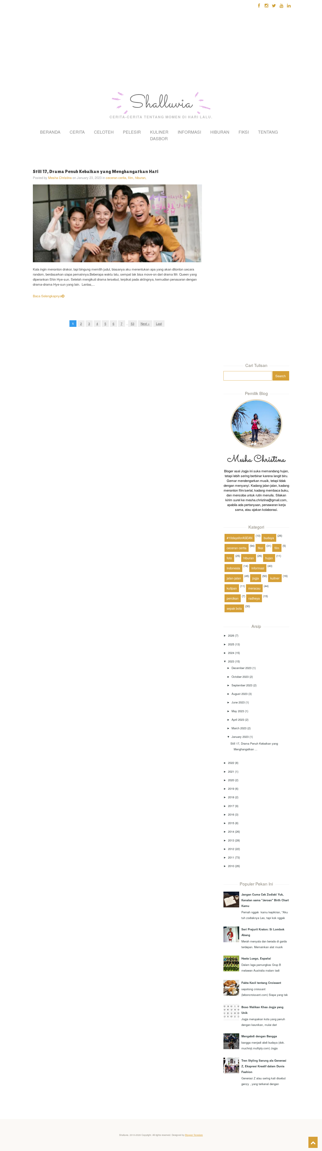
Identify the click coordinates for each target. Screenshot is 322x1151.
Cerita (77, 132)
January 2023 (240, 737)
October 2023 (240, 677)
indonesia (233, 568)
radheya (254, 598)
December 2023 (241, 668)
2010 (231, 866)
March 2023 (239, 728)
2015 (231, 823)
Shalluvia (160, 104)
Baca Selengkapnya (47, 296)
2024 (231, 653)
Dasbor (159, 138)
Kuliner (159, 132)
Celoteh (104, 132)
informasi (257, 568)
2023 (231, 661)
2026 (231, 635)
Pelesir (132, 132)
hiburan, (140, 177)
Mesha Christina (60, 177)
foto (229, 558)
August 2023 (240, 694)
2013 (231, 840)
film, (131, 177)
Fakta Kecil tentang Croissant (261, 983)
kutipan (232, 588)
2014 (231, 831)
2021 (231, 771)
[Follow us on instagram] (266, 5)
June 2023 (238, 702)
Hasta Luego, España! (256, 958)
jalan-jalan (234, 578)
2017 (231, 806)
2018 (231, 797)
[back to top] (313, 1142)
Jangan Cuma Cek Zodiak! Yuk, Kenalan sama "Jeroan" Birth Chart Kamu (265, 900)
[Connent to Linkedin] (289, 5)
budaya (269, 538)
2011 (231, 857)
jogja (255, 578)
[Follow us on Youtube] (281, 5)
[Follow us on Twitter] (274, 5)
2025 (231, 644)
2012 (231, 849)
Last (159, 323)
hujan (269, 558)
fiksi (260, 548)
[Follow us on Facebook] (259, 5)
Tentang (268, 132)
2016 (231, 814)
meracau (254, 588)
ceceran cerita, (117, 177)
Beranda (50, 132)
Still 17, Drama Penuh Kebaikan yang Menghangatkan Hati (95, 171)
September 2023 (242, 685)
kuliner (275, 578)
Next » (145, 323)
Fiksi (244, 132)
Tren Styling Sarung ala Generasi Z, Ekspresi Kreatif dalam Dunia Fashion (263, 1066)
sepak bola (234, 608)
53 (132, 323)
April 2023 (238, 719)
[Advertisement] (43, 63)
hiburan (248, 558)
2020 (231, 780)
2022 (231, 763)
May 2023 (238, 711)
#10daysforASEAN (239, 538)
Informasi (189, 132)
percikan (233, 598)
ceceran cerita (236, 548)
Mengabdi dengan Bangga (259, 1036)
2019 (231, 788)
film (276, 548)
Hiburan (219, 132)
